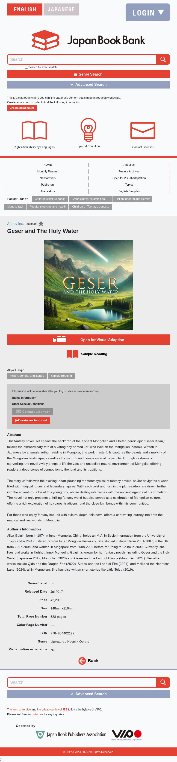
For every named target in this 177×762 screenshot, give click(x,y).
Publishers (47, 184)
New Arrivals (48, 178)
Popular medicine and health (48, 206)
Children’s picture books (50, 199)
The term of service (19, 709)
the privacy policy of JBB (52, 709)
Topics (129, 184)
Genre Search (88, 74)
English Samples (129, 191)
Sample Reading (61, 375)
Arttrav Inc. (15, 224)
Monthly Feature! (47, 171)
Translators (48, 191)
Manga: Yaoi (15, 206)
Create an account (22, 108)
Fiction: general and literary (132, 199)
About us (129, 164)
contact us (36, 714)
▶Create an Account (31, 420)
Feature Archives (129, 171)
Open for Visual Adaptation (129, 178)
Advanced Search (88, 84)
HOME (48, 164)
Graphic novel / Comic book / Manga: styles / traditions (105, 199)
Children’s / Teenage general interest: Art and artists (104, 206)
